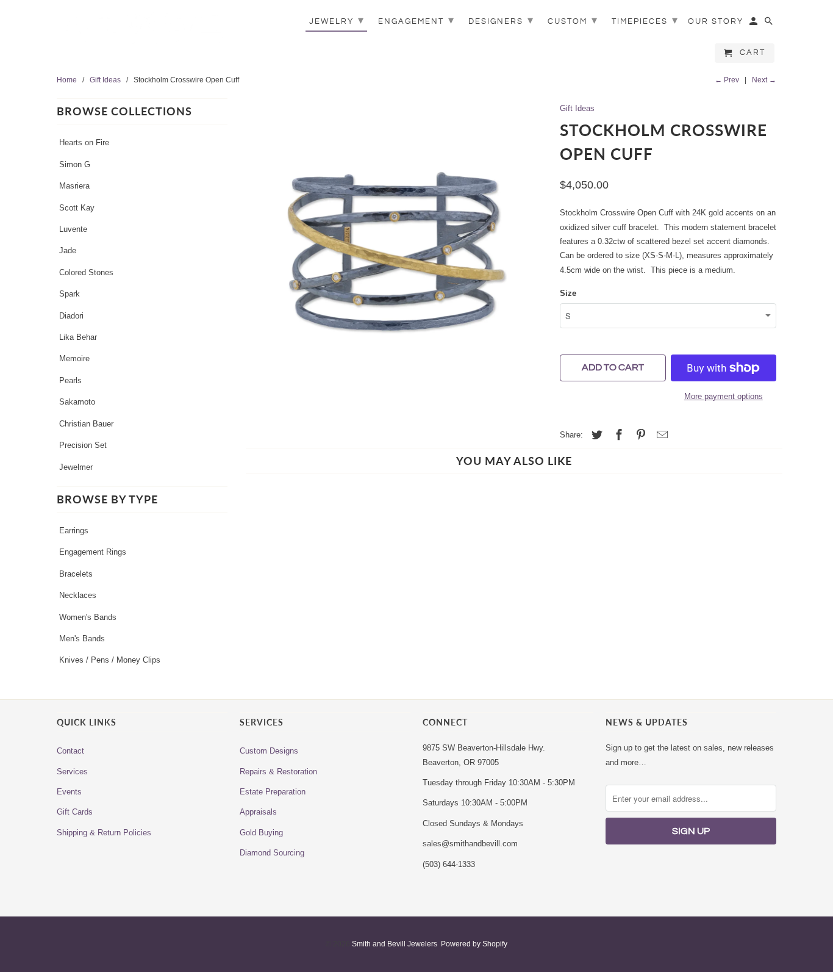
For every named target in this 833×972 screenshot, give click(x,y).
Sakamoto (77, 401)
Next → (764, 80)
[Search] (769, 23)
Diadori (71, 315)
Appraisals (258, 811)
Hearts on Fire (84, 142)
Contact (70, 750)
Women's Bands (87, 617)
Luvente (73, 229)
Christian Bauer (86, 423)
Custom (573, 20)
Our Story (715, 21)
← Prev (727, 80)
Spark (69, 293)
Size (568, 293)
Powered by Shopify (474, 944)
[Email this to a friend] (660, 435)
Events (69, 791)
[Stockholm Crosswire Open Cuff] (394, 255)
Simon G (74, 164)
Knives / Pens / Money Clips (109, 659)
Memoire (74, 358)
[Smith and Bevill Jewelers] (142, 32)
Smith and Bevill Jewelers (394, 944)
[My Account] (754, 23)
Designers (501, 20)
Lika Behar (78, 337)
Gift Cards (75, 811)
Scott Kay (77, 207)
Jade (67, 250)
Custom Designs (269, 750)
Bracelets (76, 573)
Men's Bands (82, 638)
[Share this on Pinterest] (639, 435)
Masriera (74, 185)
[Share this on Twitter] (595, 435)
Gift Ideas (577, 108)
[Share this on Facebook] (617, 435)
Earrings (73, 530)
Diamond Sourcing (272, 852)
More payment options (723, 396)
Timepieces (645, 20)
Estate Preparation (273, 791)
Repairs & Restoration (278, 771)
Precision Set (83, 445)
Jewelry (337, 20)
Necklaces (77, 595)
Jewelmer (76, 467)
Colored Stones (86, 272)
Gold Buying (261, 832)
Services (72, 771)
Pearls (70, 380)
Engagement (416, 20)
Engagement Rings (92, 551)
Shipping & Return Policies (104, 832)
